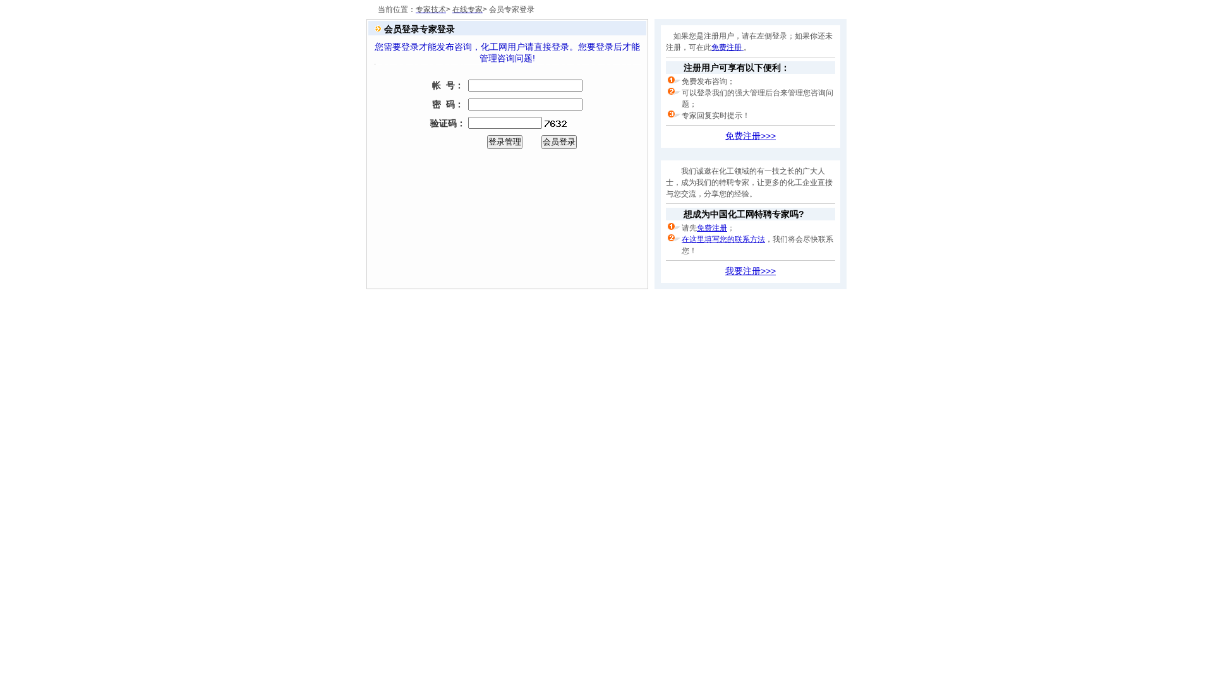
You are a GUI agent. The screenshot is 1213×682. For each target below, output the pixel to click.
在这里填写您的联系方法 (723, 239)
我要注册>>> (750, 271)
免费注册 (727, 47)
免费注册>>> (750, 136)
